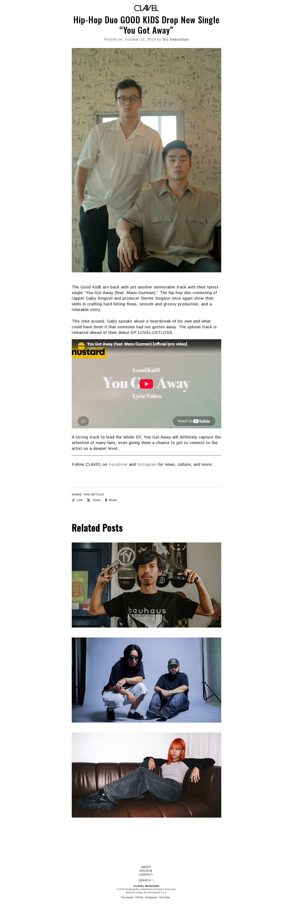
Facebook (118, 464)
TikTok (139, 897)
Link (79, 500)
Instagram (147, 464)
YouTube (164, 897)
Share (112, 500)
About (146, 867)
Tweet (96, 500)
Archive (146, 871)
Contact (146, 874)
